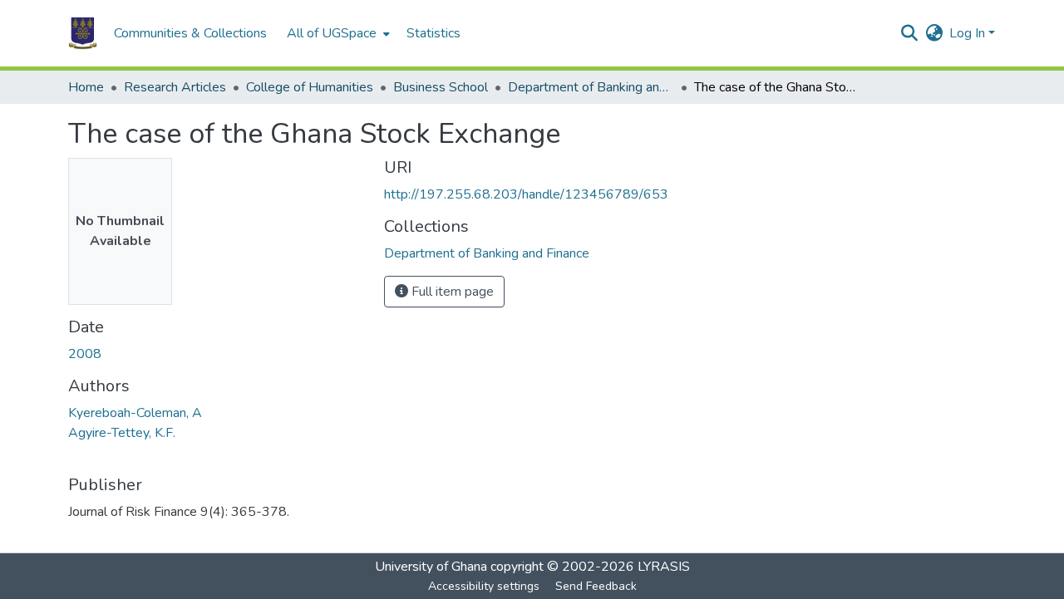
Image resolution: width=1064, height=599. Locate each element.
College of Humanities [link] (309, 87)
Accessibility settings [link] (483, 586)
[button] (82, 33)
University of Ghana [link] (431, 566)
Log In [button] (968, 33)
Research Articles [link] (175, 87)
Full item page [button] (451, 291)
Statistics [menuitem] (433, 33)
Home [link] (86, 87)
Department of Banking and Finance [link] (591, 87)
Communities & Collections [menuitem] (190, 33)
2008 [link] (84, 354)
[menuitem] (336, 33)
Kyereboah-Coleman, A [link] (135, 413)
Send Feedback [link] (596, 586)
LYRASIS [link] (664, 566)
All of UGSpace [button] (332, 33)
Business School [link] (440, 87)
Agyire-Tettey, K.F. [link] (121, 433)
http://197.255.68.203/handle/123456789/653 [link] (526, 194)
